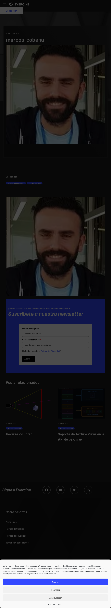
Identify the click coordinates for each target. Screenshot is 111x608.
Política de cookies (54, 604)
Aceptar (55, 582)
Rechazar (55, 590)
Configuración (55, 597)
